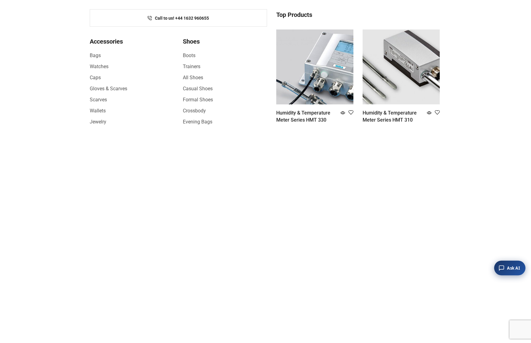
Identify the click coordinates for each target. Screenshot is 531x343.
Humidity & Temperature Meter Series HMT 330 (303, 116)
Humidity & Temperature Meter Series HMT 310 (390, 116)
